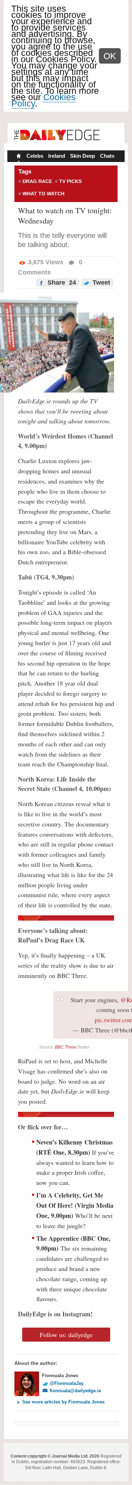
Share (61, 282)
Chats (107, 156)
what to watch (43, 193)
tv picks (70, 181)
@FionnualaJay (66, 1383)
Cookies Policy (43, 100)
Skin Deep (82, 156)
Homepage (17, 157)
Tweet (100, 282)
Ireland (56, 156)
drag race (37, 181)
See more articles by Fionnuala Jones (63, 1402)
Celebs (34, 156)
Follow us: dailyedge (66, 1334)
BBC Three (65, 1047)
